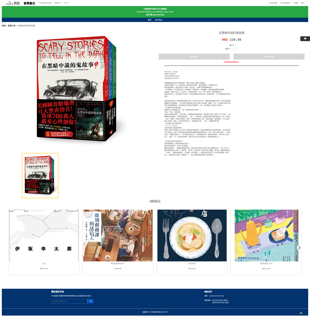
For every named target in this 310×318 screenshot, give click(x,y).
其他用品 (158, 20)
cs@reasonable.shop (216, 296)
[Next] (299, 247)
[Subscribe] (91, 301)
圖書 (149, 20)
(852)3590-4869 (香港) (220, 300)
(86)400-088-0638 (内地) (220, 302)
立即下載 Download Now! (155, 14)
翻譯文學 (12, 26)
